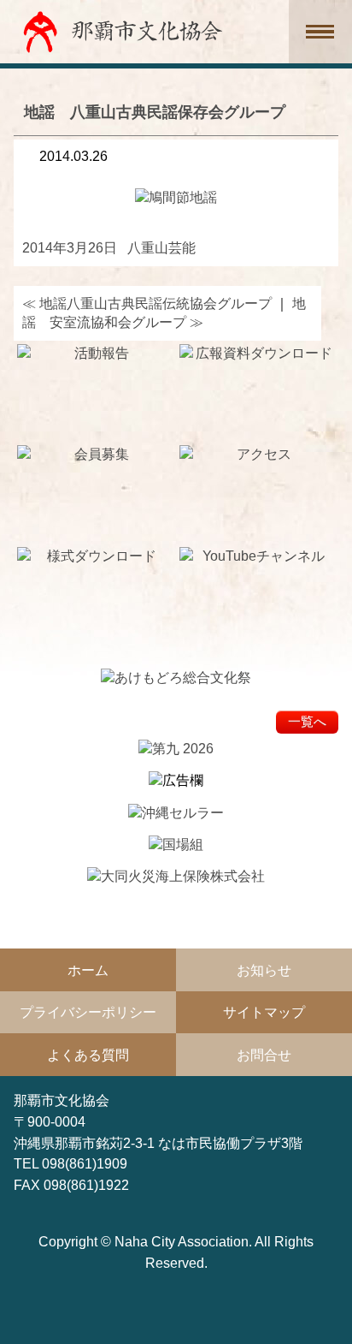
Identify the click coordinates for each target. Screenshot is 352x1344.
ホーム (88, 970)
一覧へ (307, 721)
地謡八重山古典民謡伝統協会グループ (147, 303)
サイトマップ (264, 1012)
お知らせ (264, 970)
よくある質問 (88, 1054)
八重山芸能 (161, 247)
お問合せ (264, 1054)
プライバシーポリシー (88, 1012)
